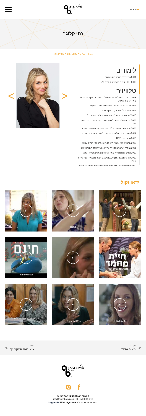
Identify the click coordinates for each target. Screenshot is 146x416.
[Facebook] (79, 387)
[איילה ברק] (73, 9)
